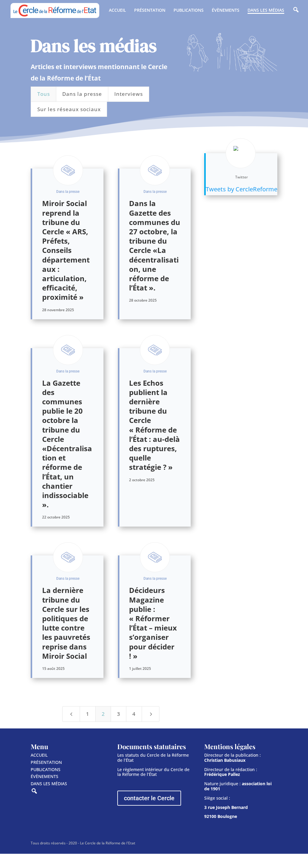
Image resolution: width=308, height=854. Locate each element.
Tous (43, 93)
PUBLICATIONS (189, 10)
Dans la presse (82, 93)
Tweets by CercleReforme (241, 189)
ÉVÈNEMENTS (225, 10)
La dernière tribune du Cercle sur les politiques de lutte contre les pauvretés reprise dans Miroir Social (66, 623)
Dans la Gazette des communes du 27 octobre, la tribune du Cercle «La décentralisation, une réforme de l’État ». (154, 245)
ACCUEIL (117, 10)
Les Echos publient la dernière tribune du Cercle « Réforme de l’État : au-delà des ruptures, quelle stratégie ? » (154, 425)
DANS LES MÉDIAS (266, 10)
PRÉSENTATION (149, 10)
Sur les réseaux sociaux (69, 109)
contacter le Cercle (149, 798)
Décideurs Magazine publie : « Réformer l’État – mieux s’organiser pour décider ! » (153, 623)
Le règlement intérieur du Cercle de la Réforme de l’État (153, 772)
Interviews (128, 93)
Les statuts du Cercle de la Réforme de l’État (153, 757)
